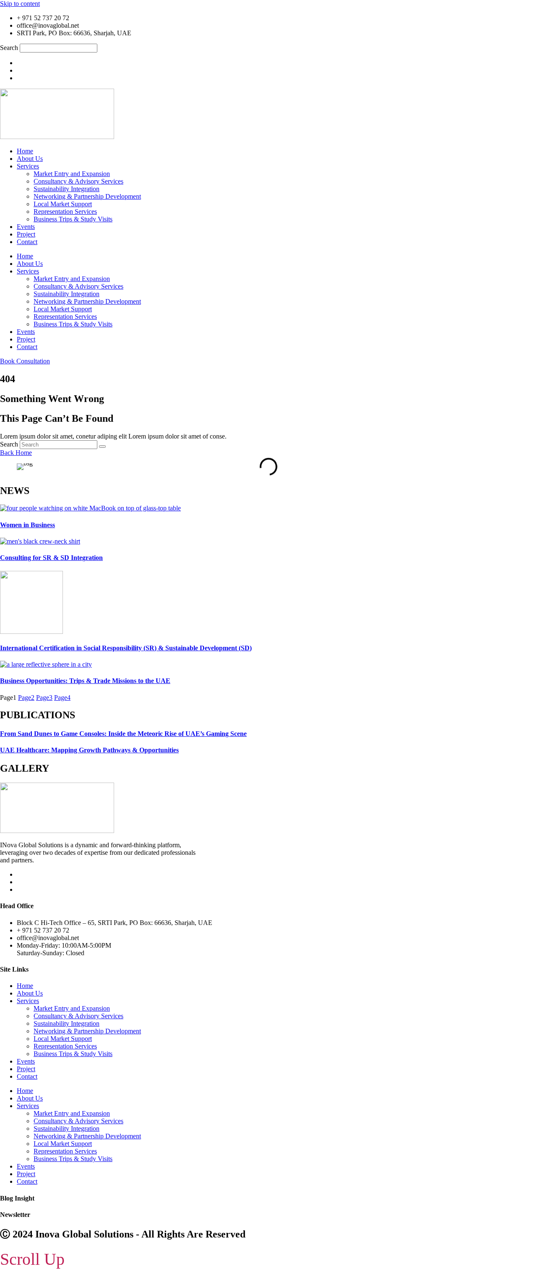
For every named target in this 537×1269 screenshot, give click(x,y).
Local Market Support (63, 204)
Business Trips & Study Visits (73, 219)
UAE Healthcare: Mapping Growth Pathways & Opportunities (89, 750)
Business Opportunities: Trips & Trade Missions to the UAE (85, 680)
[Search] (102, 446)
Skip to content (20, 3)
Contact (27, 241)
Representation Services (65, 211)
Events (26, 226)
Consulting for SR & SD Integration (51, 557)
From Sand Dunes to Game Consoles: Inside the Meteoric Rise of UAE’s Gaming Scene (123, 733)
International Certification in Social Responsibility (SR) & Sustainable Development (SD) (126, 648)
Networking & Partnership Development (87, 196)
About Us (30, 158)
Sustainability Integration (66, 188)
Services (28, 166)
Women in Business (27, 524)
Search (9, 47)
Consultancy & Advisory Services (78, 181)
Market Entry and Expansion (72, 173)
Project (26, 234)
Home (25, 151)
